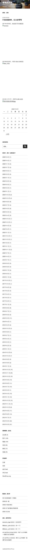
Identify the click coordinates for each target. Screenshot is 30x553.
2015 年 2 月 (5, 345)
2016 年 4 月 (5, 321)
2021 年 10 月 (6, 239)
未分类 (4, 435)
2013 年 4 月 (5, 393)
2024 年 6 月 (5, 181)
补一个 (18, 525)
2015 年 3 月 (5, 342)
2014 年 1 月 (5, 366)
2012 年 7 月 (5, 417)
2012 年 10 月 (6, 407)
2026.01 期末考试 (7, 505)
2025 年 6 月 (5, 171)
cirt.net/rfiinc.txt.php (7, 532)
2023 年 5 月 (5, 212)
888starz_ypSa (6, 525)
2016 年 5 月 (5, 318)
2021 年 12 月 (6, 236)
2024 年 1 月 (5, 191)
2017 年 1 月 (5, 304)
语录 (3, 445)
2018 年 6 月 (5, 273)
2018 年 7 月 (5, 270)
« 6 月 (7, 134)
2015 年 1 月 (5, 349)
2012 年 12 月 (6, 400)
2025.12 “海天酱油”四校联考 (10, 508)
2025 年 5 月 (5, 174)
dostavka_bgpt (6, 522)
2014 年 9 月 (5, 359)
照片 (3, 438)
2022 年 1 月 (5, 232)
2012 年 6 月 (5, 421)
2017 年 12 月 (6, 280)
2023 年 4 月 (5, 215)
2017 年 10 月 (6, 284)
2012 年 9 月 (5, 410)
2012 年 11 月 (6, 404)
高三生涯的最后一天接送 (9, 498)
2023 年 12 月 (6, 195)
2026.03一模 (5, 501)
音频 (3, 452)
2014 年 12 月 (6, 352)
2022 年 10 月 (6, 222)
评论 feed (5, 472)
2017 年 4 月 (5, 294)
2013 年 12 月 (6, 369)
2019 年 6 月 (5, 263)
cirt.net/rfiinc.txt (6, 538)
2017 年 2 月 (5, 301)
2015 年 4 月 (5, 339)
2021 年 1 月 (5, 246)
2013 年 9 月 (5, 380)
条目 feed (5, 469)
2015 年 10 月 (6, 328)
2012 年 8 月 (5, 414)
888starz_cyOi (6, 529)
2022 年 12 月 (6, 219)
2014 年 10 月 (6, 356)
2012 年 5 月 (5, 424)
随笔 (3, 448)
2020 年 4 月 (5, 256)
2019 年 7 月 (5, 260)
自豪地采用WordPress (8, 549)
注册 (3, 462)
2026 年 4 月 (5, 160)
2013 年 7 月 (5, 386)
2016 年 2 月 (5, 325)
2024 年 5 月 (5, 184)
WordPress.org (6, 476)
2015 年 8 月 (5, 332)
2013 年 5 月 (5, 390)
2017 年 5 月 (5, 291)
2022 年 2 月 (5, 229)
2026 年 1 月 (5, 164)
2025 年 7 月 (5, 167)
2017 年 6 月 (5, 287)
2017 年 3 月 (5, 297)
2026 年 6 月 (5, 157)
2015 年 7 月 (5, 335)
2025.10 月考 (6, 511)
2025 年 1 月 (5, 177)
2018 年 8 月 (5, 267)
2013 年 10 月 (6, 376)
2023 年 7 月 (5, 205)
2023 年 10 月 (6, 198)
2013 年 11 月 (6, 373)
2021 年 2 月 (5, 243)
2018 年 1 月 (5, 277)
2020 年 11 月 (6, 249)
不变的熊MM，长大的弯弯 (12, 20)
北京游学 (18, 522)
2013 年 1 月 (5, 397)
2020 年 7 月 (5, 253)
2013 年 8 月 (5, 383)
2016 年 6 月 (5, 315)
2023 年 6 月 (5, 208)
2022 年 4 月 (5, 225)
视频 (3, 441)
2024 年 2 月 (5, 188)
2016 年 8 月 (5, 308)
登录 (3, 466)
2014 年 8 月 (5, 363)
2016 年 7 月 (5, 311)
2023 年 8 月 (5, 201)
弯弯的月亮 (7, 2)
